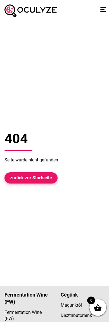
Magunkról (71, 305)
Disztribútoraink (76, 315)
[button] (102, 9)
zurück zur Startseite (31, 177)
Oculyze (30, 10)
